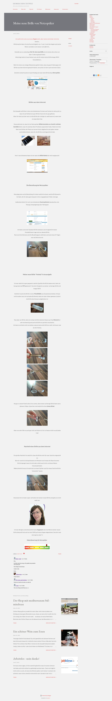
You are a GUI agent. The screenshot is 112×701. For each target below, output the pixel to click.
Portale (91, 39)
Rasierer (92, 20)
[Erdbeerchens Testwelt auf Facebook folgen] (94, 75)
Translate (102, 63)
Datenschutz (65, 9)
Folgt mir (31, 9)
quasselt (91, 47)
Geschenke (92, 25)
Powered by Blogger (46, 695)
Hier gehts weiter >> (51, 623)
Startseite (15, 9)
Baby (91, 15)
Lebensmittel (92, 34)
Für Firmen (39, 9)
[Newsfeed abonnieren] (98, 75)
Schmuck (92, 40)
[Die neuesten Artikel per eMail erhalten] (100, 75)
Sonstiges (93, 22)
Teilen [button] (69, 38)
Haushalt (92, 28)
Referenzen (47, 9)
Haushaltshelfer (94, 30)
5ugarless (48, 698)
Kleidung (92, 33)
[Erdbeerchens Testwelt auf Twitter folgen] (96, 75)
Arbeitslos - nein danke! (26, 658)
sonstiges (70, 45)
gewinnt (91, 46)
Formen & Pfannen (95, 29)
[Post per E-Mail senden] (24, 553)
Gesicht (92, 18)
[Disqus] (37, 573)
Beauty (91, 17)
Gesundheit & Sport (94, 26)
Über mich (23, 9)
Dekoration (92, 24)
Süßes (92, 36)
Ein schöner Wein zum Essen (29, 631)
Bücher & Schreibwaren (95, 23)
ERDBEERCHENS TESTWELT (23, 4)
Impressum (56, 9)
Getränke (93, 35)
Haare (92, 19)
